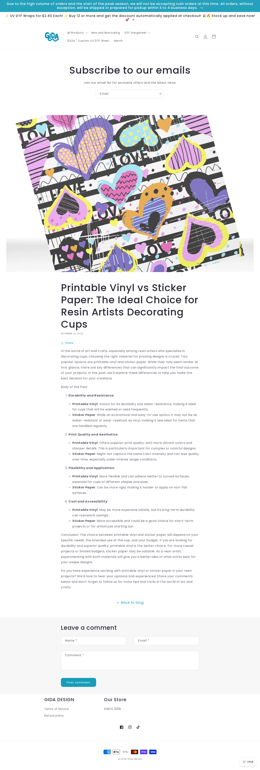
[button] (77, 33)
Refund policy (54, 715)
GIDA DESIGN (135, 759)
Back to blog (132, 602)
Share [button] (69, 343)
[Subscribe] (160, 93)
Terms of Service (56, 709)
